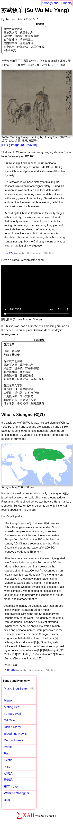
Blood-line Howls (15, 733)
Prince (8, 747)
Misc (7, 766)
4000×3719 (28, 145)
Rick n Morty (12, 727)
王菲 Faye (11, 786)
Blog (7, 799)
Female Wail (12, 713)
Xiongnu (10, 669)
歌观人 (8, 773)
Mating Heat (12, 707)
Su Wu (9, 252)
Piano (8, 700)
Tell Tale (9, 720)
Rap (7, 753)
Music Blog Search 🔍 (19, 688)
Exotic (8, 760)
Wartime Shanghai (16, 793)
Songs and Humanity (58, 3)
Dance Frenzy (13, 740)
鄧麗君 (8, 780)
